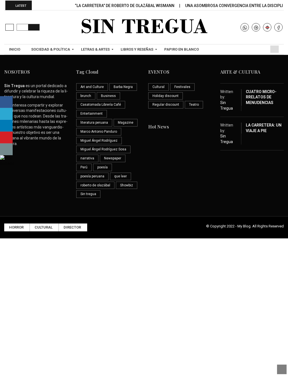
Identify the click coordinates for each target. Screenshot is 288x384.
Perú (83, 167)
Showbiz (126, 185)
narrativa (87, 158)
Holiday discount (165, 96)
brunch (85, 96)
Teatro (194, 105)
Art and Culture (92, 87)
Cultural (158, 87)
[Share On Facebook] (6, 102)
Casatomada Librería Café (100, 105)
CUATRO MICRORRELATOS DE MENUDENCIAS (261, 97)
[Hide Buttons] (7, 160)
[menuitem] (15, 49)
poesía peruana (92, 176)
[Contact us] (6, 149)
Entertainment (91, 114)
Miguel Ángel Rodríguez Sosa (103, 149)
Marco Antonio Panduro (98, 132)
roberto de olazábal (95, 185)
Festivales (182, 87)
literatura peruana (94, 123)
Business (108, 96)
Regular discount (165, 105)
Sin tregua (88, 194)
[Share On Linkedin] (6, 126)
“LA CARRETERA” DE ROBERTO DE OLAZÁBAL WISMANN (125, 5)
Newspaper (112, 158)
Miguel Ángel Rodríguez (99, 141)
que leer (120, 176)
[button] (9, 27)
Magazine (125, 123)
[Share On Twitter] (6, 114)
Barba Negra (123, 87)
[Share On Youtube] (6, 137)
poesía (102, 167)
